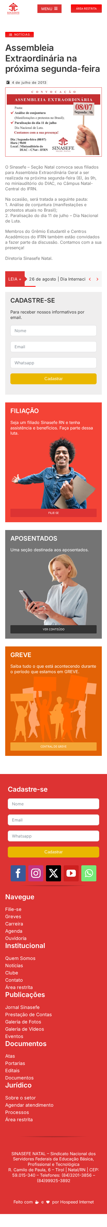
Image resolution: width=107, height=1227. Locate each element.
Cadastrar (53, 379)
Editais (12, 1070)
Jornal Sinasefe (22, 1007)
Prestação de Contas (28, 1014)
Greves (13, 916)
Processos (17, 1112)
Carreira (14, 923)
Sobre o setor (20, 1097)
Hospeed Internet (77, 1201)
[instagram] (35, 873)
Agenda (13, 931)
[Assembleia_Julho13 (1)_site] (53, 91)
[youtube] (71, 873)
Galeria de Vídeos (24, 1029)
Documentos (19, 1077)
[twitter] (53, 873)
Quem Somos (20, 958)
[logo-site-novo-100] (13, 4)
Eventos (14, 1036)
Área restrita (19, 987)
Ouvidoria (15, 938)
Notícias (14, 965)
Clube (11, 972)
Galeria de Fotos (23, 1021)
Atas (10, 1056)
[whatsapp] (88, 873)
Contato (14, 980)
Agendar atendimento (29, 1105)
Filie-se (13, 909)
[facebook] (18, 873)
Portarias (15, 1063)
